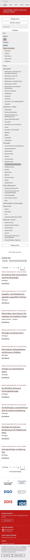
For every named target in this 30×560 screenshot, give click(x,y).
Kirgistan (7, 53)
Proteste (7, 169)
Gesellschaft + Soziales (9, 106)
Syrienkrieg (7, 98)
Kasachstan (8, 50)
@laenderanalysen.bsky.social (9, 537)
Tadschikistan (8, 56)
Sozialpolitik (8, 137)
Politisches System (9, 167)
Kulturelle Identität (9, 195)
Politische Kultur (9, 161)
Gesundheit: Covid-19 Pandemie (13, 124)
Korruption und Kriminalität (12, 129)
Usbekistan (7, 61)
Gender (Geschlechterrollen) (12, 119)
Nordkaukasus (8, 93)
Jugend (6, 127)
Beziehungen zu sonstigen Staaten (13, 81)
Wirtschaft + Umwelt (9, 219)
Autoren (27, 4)
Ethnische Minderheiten (11, 112)
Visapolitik (7, 104)
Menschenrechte (9, 153)
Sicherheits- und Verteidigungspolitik (14, 101)
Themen (10, 4)
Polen (4, 39)
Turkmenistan (8, 58)
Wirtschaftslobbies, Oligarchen (13, 240)
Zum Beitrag (5, 283)
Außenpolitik (7, 68)
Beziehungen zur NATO (11, 83)
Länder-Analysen (5, 5)
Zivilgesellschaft (9, 182)
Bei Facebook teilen (9, 529)
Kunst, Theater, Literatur (11, 198)
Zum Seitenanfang (15, 471)
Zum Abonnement (7, 520)
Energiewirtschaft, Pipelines (12, 225)
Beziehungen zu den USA (11, 76)
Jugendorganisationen (10, 148)
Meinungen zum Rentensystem (12, 333)
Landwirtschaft (8, 230)
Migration (7, 132)
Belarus (5, 36)
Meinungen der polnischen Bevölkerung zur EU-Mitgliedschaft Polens (14, 430)
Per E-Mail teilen (8, 531)
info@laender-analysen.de (8, 543)
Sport (6, 200)
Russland (5, 42)
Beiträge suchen (15, 19)
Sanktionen (7, 96)
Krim (6, 214)
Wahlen (7, 180)
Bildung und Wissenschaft (11, 188)
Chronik (21, 4)
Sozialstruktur (8, 140)
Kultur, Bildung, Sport (9, 185)
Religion (7, 135)
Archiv (16, 4)
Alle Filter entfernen (15, 22)
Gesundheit (8, 121)
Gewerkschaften (9, 227)
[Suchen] (3, 1)
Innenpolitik (6, 143)
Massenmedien (8, 151)
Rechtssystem (8, 172)
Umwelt (7, 233)
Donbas (7, 209)
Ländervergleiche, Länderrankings (13, 203)
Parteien (7, 156)
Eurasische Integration (10, 90)
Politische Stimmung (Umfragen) (13, 164)
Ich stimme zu (7, 555)
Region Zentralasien (9, 48)
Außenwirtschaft (9, 222)
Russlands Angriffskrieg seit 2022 (13, 217)
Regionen (7, 174)
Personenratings (9, 159)
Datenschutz (24, 546)
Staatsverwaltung (9, 177)
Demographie (8, 109)
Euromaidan (8, 211)
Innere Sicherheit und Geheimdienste (14, 146)
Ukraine (5, 45)
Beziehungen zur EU (10, 78)
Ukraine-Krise (7, 206)
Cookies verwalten (19, 555)
